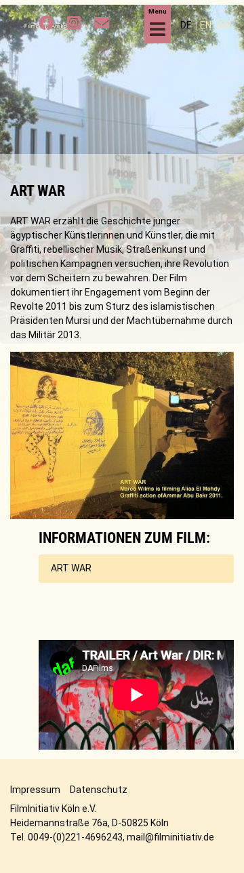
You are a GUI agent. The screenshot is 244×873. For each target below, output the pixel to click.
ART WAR (71, 568)
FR (225, 25)
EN (207, 25)
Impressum (35, 789)
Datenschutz (98, 789)
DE (187, 25)
